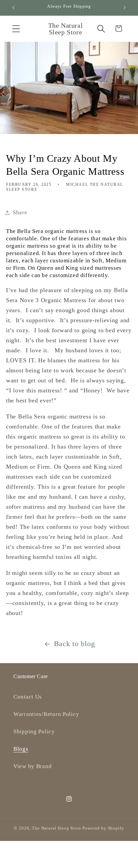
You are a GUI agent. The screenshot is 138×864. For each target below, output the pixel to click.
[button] (16, 28)
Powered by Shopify (103, 828)
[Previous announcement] (13, 7)
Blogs (20, 749)
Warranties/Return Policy (46, 714)
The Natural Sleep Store (56, 828)
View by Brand (32, 766)
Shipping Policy (34, 731)
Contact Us (27, 697)
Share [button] (20, 212)
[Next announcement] (124, 7)
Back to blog (74, 644)
